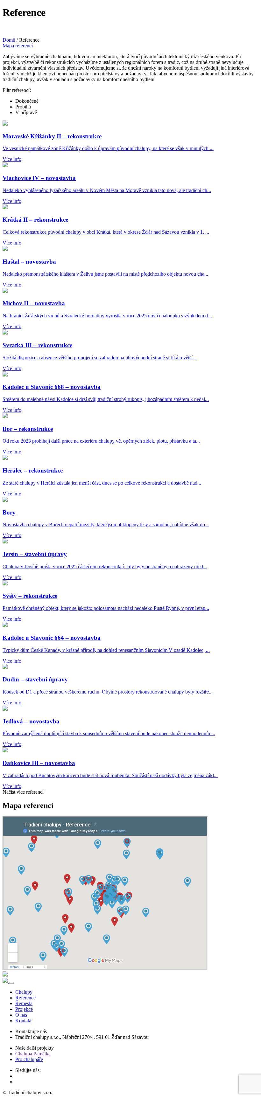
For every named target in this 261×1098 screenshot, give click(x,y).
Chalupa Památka (33, 1053)
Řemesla (23, 1003)
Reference (25, 997)
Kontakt (23, 1020)
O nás (21, 1015)
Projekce (24, 1009)
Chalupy (23, 992)
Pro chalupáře (29, 1059)
